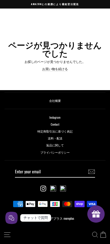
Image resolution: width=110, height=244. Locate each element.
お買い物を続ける (55, 69)
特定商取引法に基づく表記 (55, 131)
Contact (55, 124)
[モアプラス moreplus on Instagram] (43, 188)
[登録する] (91, 172)
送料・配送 (55, 138)
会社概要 (55, 100)
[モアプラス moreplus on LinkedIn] (63, 188)
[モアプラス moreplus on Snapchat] (53, 188)
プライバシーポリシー (55, 152)
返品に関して (55, 145)
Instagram (55, 117)
